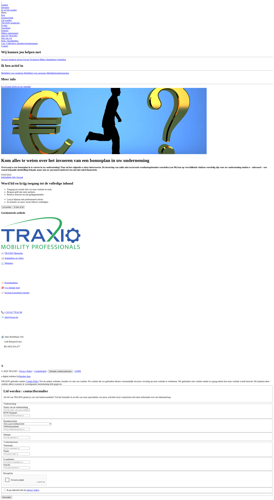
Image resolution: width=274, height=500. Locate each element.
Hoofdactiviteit (10, 421)
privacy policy (33, 490)
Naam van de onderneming (15, 407)
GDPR (78, 371)
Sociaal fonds (7, 18)
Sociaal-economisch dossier (17, 293)
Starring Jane (25, 376)
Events (4, 25)
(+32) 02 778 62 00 (13, 312)
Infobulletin (6, 177)
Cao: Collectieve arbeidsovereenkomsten (19, 43)
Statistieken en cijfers (14, 258)
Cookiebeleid (40, 371)
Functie (6, 465)
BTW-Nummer (10, 413)
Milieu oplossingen (9, 33)
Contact (4, 46)
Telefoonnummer (11, 426)
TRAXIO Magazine (14, 253)
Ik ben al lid (19, 207)
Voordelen (5, 28)
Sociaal (19, 177)
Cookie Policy (32, 381)
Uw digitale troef (12, 288)
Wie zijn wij (6, 38)
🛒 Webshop (7, 263)
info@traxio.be (11, 317)
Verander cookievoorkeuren (60, 371)
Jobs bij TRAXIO (9, 36)
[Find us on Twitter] (2, 366)
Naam (6, 451)
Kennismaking (11, 283)
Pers (3, 15)
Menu (3, 12)
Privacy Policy (25, 371)
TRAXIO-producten (10, 23)
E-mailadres (8, 459)
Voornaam (8, 445)
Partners (4, 30)
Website (7, 435)
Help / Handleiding (9, 41)
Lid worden (6, 20)
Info (14, 177)
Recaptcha (8, 473)
